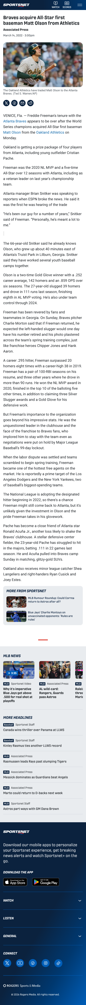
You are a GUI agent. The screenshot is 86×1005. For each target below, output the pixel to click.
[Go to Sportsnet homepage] (16, 5)
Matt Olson (12, 132)
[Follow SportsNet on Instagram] (46, 963)
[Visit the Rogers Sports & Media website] (21, 985)
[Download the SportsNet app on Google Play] (45, 882)
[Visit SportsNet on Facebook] (33, 963)
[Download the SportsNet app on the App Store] (15, 882)
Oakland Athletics (50, 132)
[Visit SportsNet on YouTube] (20, 963)
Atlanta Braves (14, 121)
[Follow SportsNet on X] (7, 963)
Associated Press (15, 30)
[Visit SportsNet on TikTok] (58, 963)
